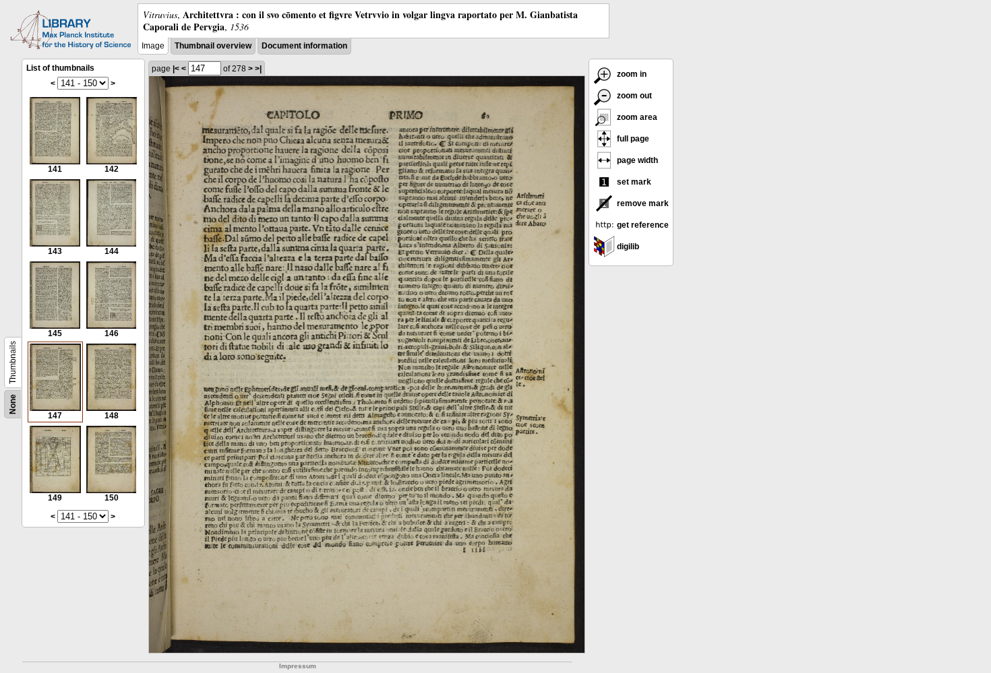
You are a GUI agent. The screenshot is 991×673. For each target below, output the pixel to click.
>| (258, 68)
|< (176, 68)
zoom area (636, 117)
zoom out (633, 95)
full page (632, 138)
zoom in (631, 74)
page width (636, 160)
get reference (642, 225)
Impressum (297, 666)
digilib (627, 246)
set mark (633, 182)
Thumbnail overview (213, 46)
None (13, 404)
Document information (304, 46)
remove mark (642, 203)
